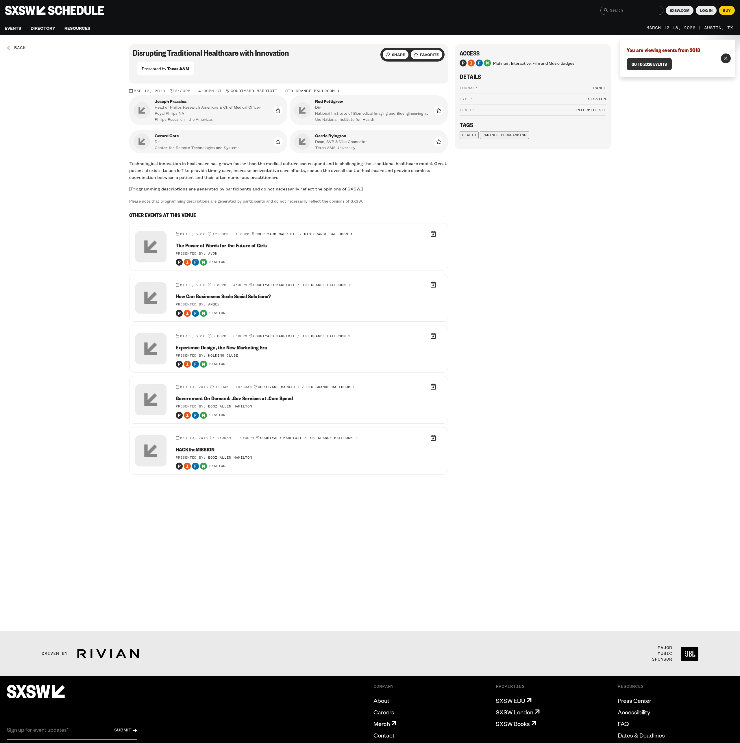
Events (13, 28)
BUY (727, 10)
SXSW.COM (679, 10)
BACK (18, 48)
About (381, 700)
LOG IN (706, 10)
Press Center (634, 700)
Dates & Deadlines (641, 735)
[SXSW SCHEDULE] (54, 10)
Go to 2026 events (649, 64)
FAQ (623, 723)
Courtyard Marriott (254, 91)
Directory (43, 28)
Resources (77, 28)
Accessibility (634, 712)
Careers (383, 712)
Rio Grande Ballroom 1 (312, 91)
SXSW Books (513, 723)
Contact (384, 735)
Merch (381, 723)
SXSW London (514, 712)
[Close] (726, 58)
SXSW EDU (510, 700)
